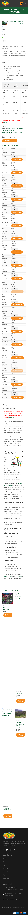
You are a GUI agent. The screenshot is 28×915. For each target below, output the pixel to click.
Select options (8, 615)
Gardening (11, 130)
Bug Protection (9, 46)
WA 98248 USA (9, 895)
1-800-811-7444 (12, 887)
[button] (24, 23)
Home (3, 46)
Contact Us (6, 872)
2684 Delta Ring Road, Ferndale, (13, 893)
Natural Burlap (7, 576)
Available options (10, 140)
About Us (5, 868)
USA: (6, 887)
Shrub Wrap (18, 576)
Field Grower (5, 130)
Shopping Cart (6, 878)
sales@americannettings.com (12, 899)
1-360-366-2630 (19, 890)
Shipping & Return (7, 875)
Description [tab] (6, 405)
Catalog (5, 865)
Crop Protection (19, 128)
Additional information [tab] (9, 408)
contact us (6, 122)
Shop (4, 862)
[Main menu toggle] (25, 3)
